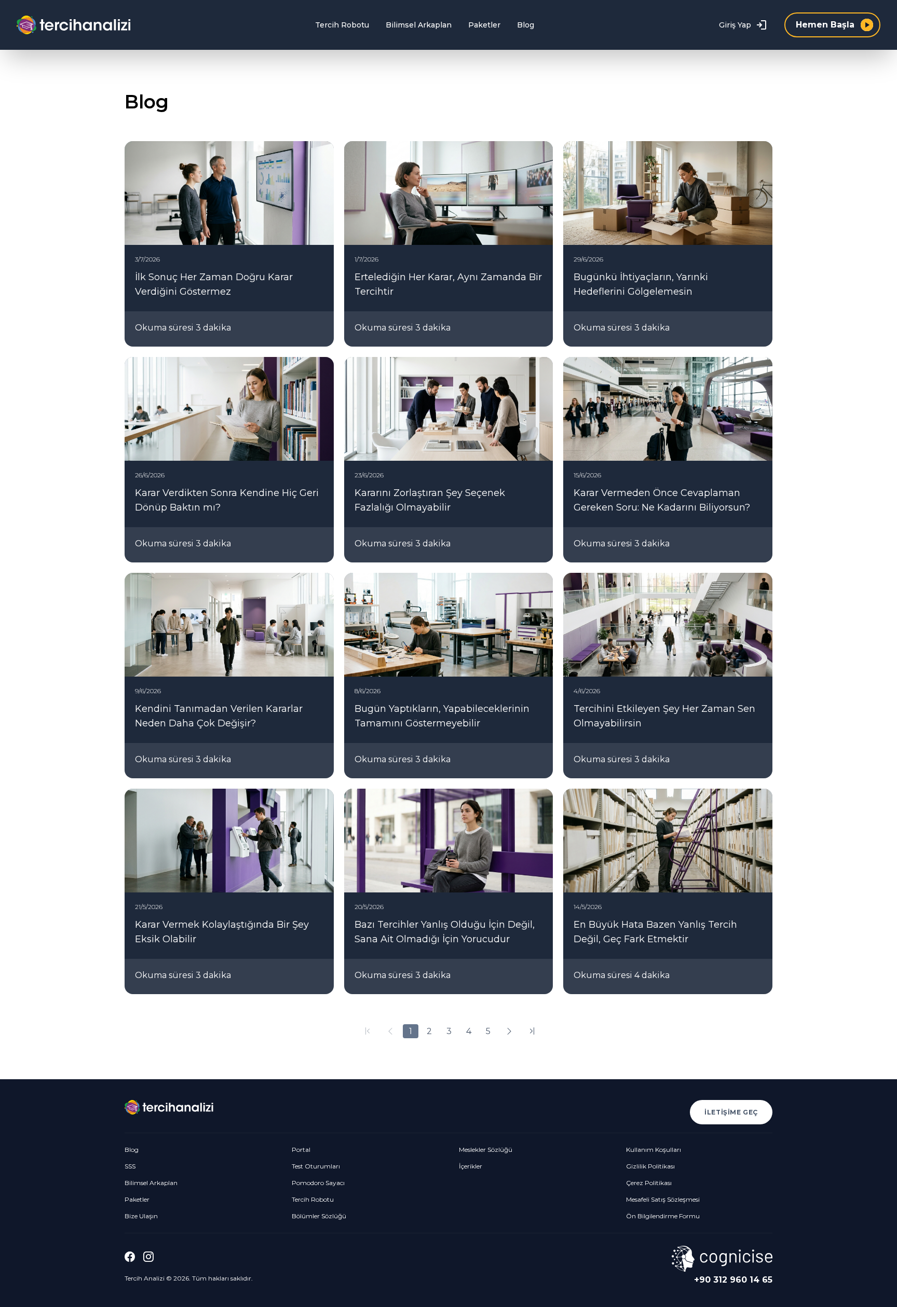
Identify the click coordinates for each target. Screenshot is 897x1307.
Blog (525, 25)
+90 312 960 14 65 (733, 1280)
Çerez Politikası (649, 1183)
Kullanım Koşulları (653, 1149)
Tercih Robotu (342, 25)
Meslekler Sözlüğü (485, 1149)
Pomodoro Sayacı (318, 1183)
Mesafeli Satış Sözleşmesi (663, 1199)
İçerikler (470, 1166)
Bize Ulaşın (141, 1216)
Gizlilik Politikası (650, 1166)
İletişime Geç (731, 1112)
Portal (301, 1149)
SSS (130, 1166)
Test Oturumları (316, 1166)
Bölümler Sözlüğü (319, 1216)
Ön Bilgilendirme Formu (663, 1216)
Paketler (484, 25)
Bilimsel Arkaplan (419, 25)
